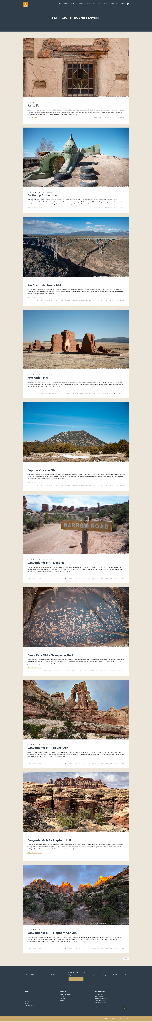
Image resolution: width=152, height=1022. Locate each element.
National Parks (93, 578)
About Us (114, 1018)
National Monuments (105, 301)
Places (73, 3)
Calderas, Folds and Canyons (102, 118)
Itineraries (81, 3)
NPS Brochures (124, 1018)
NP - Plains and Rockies (109, 578)
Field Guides (115, 3)
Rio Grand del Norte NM (44, 285)
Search (128, 4)
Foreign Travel (28, 1000)
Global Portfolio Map (65, 994)
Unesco (66, 3)
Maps (89, 3)
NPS (60, 3)
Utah (122, 578)
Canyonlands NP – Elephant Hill (49, 840)
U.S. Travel (27, 998)
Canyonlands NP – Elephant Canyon (52, 933)
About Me (62, 1000)
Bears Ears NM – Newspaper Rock (50, 655)
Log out (62, 1003)
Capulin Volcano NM (41, 470)
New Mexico (120, 118)
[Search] (124, 1008)
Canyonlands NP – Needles (45, 562)
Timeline (105, 3)
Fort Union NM (37, 377)
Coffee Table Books (29, 1006)
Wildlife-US (96, 3)
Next (126, 958)
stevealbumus (47, 102)
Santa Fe (33, 105)
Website (107, 1018)
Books (123, 3)
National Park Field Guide (76, 578)
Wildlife (26, 1004)
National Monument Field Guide (84, 301)
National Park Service (30, 994)
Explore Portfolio (34, 118)
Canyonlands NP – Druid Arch (47, 747)
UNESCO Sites (28, 996)
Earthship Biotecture (42, 195)
